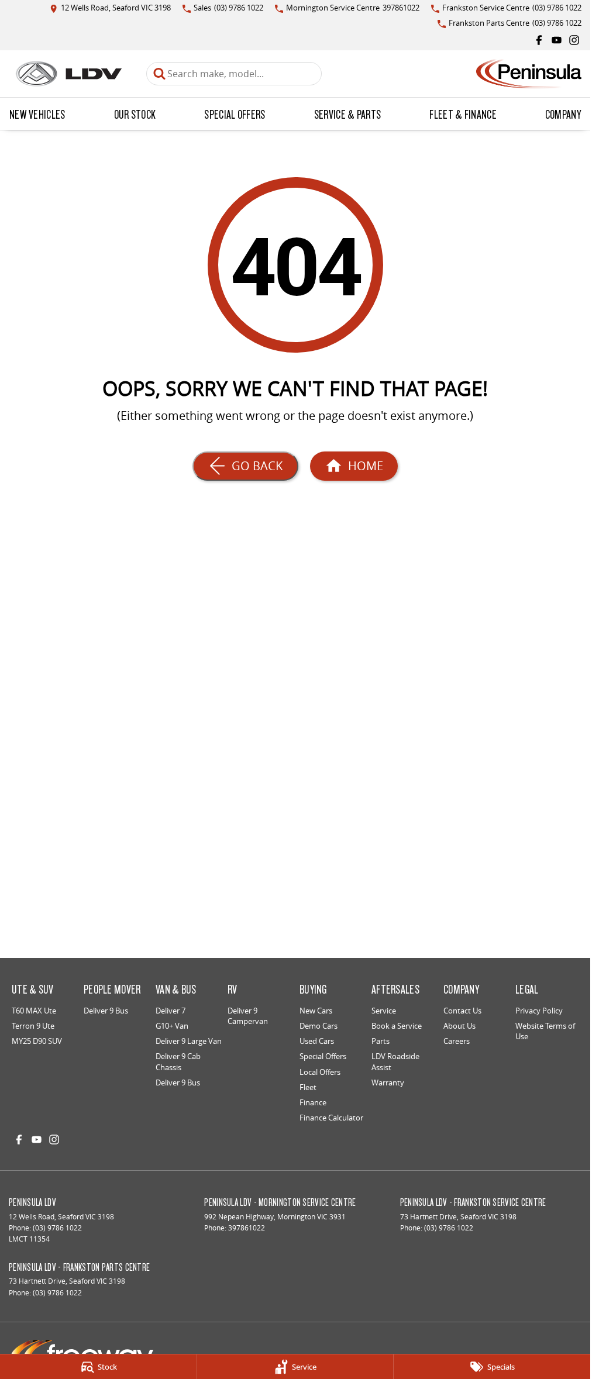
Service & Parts (347, 114)
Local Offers (320, 1072)
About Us (459, 1026)
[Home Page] (69, 73)
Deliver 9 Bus (106, 1010)
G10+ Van (172, 1026)
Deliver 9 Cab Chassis (178, 1061)
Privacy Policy (539, 1010)
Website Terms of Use (545, 1031)
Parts (380, 1041)
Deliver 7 (170, 1010)
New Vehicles (37, 114)
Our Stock (135, 114)
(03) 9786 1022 (57, 1228)
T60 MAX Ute (34, 1010)
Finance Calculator (331, 1117)
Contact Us (462, 1010)
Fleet (308, 1087)
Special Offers (234, 114)
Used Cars (317, 1041)
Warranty (387, 1082)
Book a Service (396, 1026)
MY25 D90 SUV (37, 1041)
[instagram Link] (574, 40)
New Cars (316, 1010)
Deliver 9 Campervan (248, 1015)
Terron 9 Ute (33, 1026)
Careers (456, 1041)
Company (563, 114)
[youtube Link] (556, 40)
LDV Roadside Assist (395, 1061)
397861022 (246, 1228)
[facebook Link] (539, 40)
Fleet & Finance (463, 114)
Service (383, 1010)
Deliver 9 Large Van (189, 1041)
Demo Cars (319, 1026)
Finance (313, 1102)
